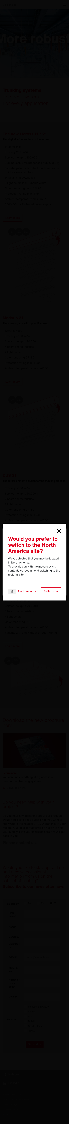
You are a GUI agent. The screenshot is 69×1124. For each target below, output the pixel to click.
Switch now (51, 591)
